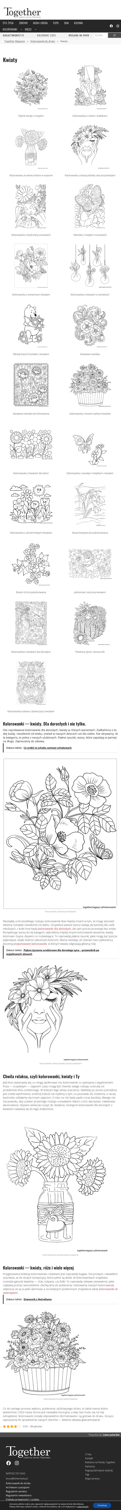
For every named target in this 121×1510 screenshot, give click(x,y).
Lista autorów (111, 1434)
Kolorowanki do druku (42, 41)
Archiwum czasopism (18, 1487)
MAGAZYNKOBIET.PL (13, 35)
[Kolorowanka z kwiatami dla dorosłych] (31, 644)
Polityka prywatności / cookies (22, 1499)
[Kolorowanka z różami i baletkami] (90, 108)
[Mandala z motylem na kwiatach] (90, 227)
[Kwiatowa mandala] (90, 346)
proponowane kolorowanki (30, 944)
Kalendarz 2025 (46, 35)
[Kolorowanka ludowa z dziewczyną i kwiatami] (31, 704)
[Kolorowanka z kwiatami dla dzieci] (31, 458)
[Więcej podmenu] (35, 29)
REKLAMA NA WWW (79, 35)
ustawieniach (82, 1506)
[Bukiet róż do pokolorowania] (31, 585)
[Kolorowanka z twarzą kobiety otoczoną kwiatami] (90, 168)
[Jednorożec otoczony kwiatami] (90, 578)
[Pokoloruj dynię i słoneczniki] (90, 644)
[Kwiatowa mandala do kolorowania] (31, 406)
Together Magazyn (14, 41)
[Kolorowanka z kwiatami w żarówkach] (90, 287)
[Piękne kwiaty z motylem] (31, 108)
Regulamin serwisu (16, 1491)
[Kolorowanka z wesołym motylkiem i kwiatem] (90, 465)
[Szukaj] (114, 35)
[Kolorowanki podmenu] (21, 29)
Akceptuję (102, 1505)
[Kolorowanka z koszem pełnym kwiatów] (90, 406)
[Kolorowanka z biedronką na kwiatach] (31, 227)
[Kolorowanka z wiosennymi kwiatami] (31, 287)
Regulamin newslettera (18, 1495)
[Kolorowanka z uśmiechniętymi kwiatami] (31, 522)
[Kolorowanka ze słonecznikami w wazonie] (31, 168)
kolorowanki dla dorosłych (54, 928)
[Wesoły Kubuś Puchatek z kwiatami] (31, 346)
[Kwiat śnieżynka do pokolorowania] (90, 525)
